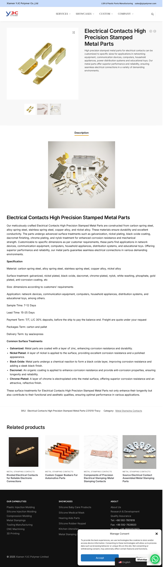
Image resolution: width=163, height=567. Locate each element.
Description (81, 132)
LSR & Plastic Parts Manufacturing (117, 3)
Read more (23, 486)
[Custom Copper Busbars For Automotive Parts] (62, 452)
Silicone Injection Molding (21, 511)
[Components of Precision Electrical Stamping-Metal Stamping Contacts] (154, 31)
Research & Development (125, 511)
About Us (116, 507)
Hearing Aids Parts (69, 518)
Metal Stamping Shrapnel (73, 534)
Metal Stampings (16, 520)
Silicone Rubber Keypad (72, 523)
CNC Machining (16, 529)
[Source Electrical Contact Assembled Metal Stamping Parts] (150, 31)
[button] (156, 533)
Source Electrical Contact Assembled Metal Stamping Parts (138, 478)
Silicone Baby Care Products (75, 507)
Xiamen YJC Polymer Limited (32, 556)
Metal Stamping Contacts (128, 410)
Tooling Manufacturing (19, 524)
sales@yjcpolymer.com (145, 3)
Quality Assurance (121, 515)
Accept (100, 557)
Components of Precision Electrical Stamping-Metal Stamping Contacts (99, 478)
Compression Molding (19, 515)
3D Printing (13, 533)
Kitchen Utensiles (69, 528)
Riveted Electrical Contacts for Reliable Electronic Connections (22, 478)
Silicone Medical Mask (71, 512)
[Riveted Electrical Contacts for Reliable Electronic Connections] (24, 452)
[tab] (81, 132)
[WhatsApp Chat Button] (155, 559)
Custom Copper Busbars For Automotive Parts (61, 477)
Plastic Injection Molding (21, 507)
